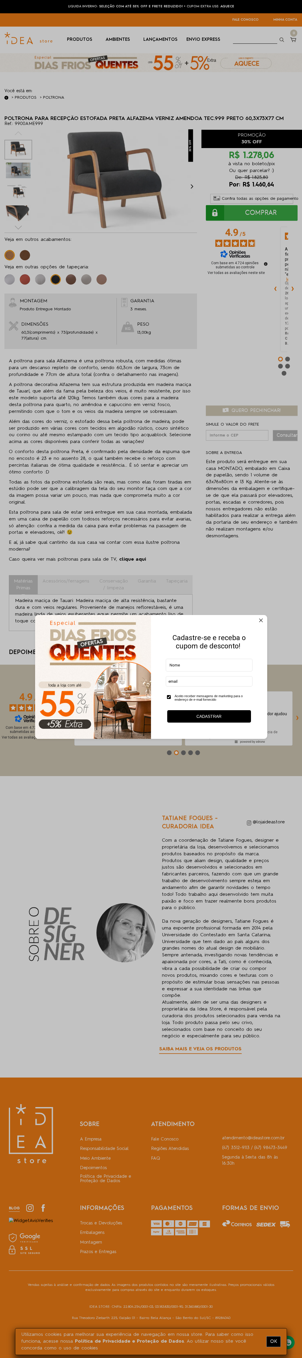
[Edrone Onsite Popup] (151, 679)
